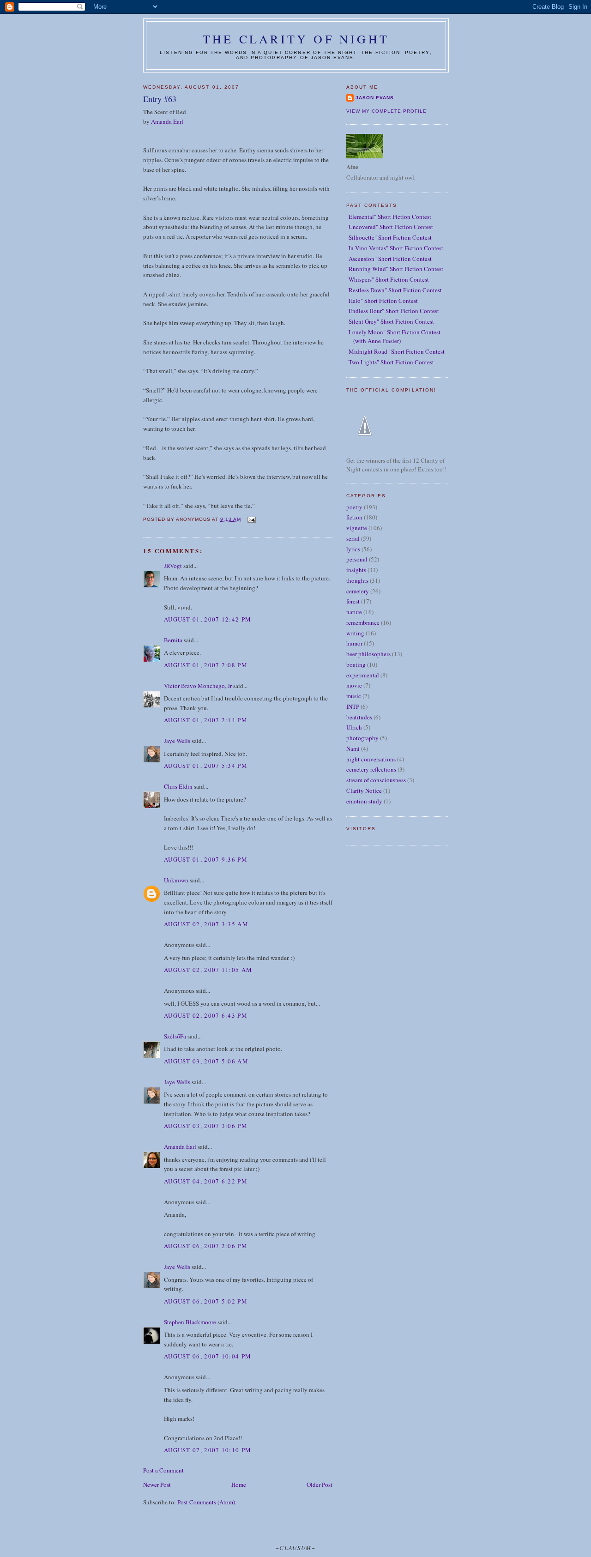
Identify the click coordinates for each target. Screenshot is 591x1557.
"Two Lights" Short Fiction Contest (390, 362)
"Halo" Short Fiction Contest (382, 300)
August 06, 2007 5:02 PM (205, 1301)
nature (354, 612)
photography (362, 738)
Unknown (176, 880)
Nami (353, 748)
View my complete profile (386, 111)
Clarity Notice (364, 790)
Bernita (173, 640)
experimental (362, 675)
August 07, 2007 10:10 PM (207, 1450)
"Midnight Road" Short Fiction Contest (395, 351)
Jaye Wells (177, 740)
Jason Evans (375, 97)
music (353, 696)
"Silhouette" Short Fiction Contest (389, 237)
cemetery (357, 591)
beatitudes (359, 717)
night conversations (371, 759)
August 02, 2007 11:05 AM (208, 970)
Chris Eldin (178, 786)
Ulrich (354, 727)
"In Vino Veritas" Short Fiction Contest (394, 248)
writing (355, 633)
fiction (354, 517)
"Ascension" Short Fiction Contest (389, 258)
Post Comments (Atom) (206, 1502)
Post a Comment (163, 1470)
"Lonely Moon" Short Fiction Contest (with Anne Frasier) (393, 336)
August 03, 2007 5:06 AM (206, 1061)
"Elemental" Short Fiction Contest (388, 216)
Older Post (319, 1484)
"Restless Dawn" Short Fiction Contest (394, 290)
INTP (352, 706)
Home (238, 1484)
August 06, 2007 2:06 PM (205, 1246)
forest (353, 601)
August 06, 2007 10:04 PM (207, 1356)
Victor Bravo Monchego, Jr (198, 686)
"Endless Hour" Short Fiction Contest (392, 311)
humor (354, 643)
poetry (354, 507)
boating (356, 664)
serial (353, 538)
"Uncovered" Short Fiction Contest (389, 227)
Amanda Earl (167, 121)
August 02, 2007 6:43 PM (205, 1015)
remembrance (363, 622)
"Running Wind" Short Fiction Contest (394, 269)
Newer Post (157, 1484)
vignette (356, 528)
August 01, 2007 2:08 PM (205, 665)
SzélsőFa (175, 1036)
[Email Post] (251, 519)
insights (356, 570)
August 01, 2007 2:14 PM (205, 720)
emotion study (364, 801)
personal (357, 559)
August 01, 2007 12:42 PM (207, 619)
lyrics (353, 549)
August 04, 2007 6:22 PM (205, 1181)
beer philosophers (368, 654)
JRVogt (173, 565)
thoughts (357, 580)
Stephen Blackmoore (190, 1322)
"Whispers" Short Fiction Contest (387, 279)
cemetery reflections (371, 769)
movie (354, 685)
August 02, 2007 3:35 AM (206, 924)
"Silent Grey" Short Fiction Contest (390, 321)
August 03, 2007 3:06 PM (205, 1126)
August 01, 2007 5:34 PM (205, 765)
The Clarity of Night (296, 39)
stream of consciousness (376, 780)
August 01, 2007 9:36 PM (205, 859)
